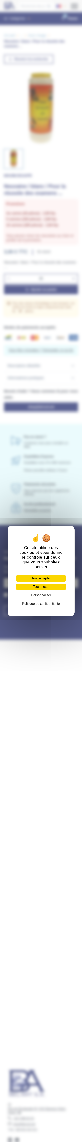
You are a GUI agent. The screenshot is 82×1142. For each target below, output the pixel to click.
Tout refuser (41, 586)
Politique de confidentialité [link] (41, 603)
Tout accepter (41, 578)
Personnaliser (41, 595)
